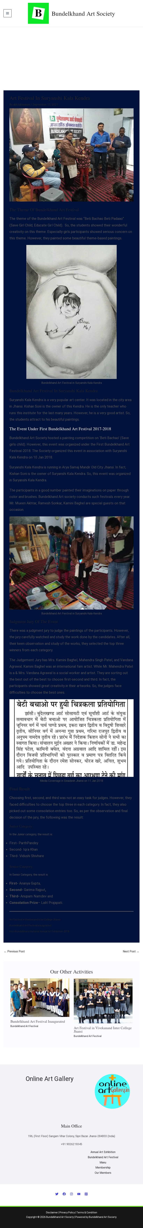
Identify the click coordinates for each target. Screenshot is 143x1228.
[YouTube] (78, 1194)
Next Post (131, 951)
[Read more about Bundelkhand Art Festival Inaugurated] (39, 997)
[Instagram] (71, 1194)
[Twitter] (56, 1194)
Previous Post (14, 951)
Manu (103, 1162)
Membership (103, 1167)
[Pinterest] (86, 1194)
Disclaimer (52, 1212)
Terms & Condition (86, 1212)
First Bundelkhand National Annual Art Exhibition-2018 (39, 931)
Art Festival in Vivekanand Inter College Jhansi (35, 919)
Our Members (103, 1172)
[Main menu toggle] (7, 13)
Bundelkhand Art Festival (24, 1026)
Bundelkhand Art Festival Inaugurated (30, 925)
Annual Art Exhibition (103, 1152)
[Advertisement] (71, 53)
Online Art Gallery (50, 1079)
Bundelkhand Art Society (83, 13)
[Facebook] (64, 1194)
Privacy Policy (67, 1212)
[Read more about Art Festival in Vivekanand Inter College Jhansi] (103, 1000)
